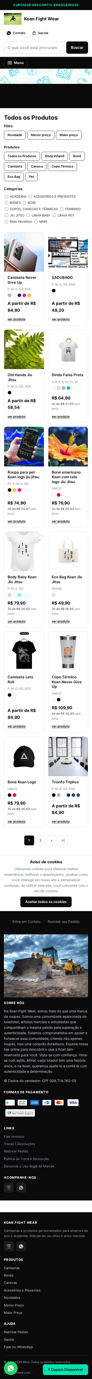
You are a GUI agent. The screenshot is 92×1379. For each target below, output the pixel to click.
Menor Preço (14, 1305)
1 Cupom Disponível (65, 1369)
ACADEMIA (18, 196)
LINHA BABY (41, 215)
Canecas (10, 1283)
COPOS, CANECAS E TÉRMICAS (34, 209)
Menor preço (41, 135)
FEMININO (73, 209)
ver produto (17, 319)
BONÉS (15, 203)
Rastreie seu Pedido (63, 921)
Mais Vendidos (21, 221)
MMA (43, 221)
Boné (77, 156)
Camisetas (12, 1268)
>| (63, 840)
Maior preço (69, 135)
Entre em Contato (26, 921)
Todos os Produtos (22, 156)
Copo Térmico (62, 166)
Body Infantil (54, 156)
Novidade (15, 135)
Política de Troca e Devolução (26, 1159)
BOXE (32, 203)
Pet (31, 177)
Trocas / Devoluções (19, 1144)
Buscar (77, 47)
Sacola (9, 1339)
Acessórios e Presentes (22, 1290)
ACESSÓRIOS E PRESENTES (55, 196)
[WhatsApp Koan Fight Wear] (21, 1188)
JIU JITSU (17, 215)
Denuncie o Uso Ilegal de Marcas (29, 1166)
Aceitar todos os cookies (46, 902)
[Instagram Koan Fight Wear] (9, 1188)
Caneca (37, 166)
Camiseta (15, 166)
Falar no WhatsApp (18, 1347)
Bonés (8, 1275)
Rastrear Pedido (16, 1151)
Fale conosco (14, 1136)
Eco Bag (14, 177)
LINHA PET (66, 215)
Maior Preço (13, 1313)
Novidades (12, 1298)
